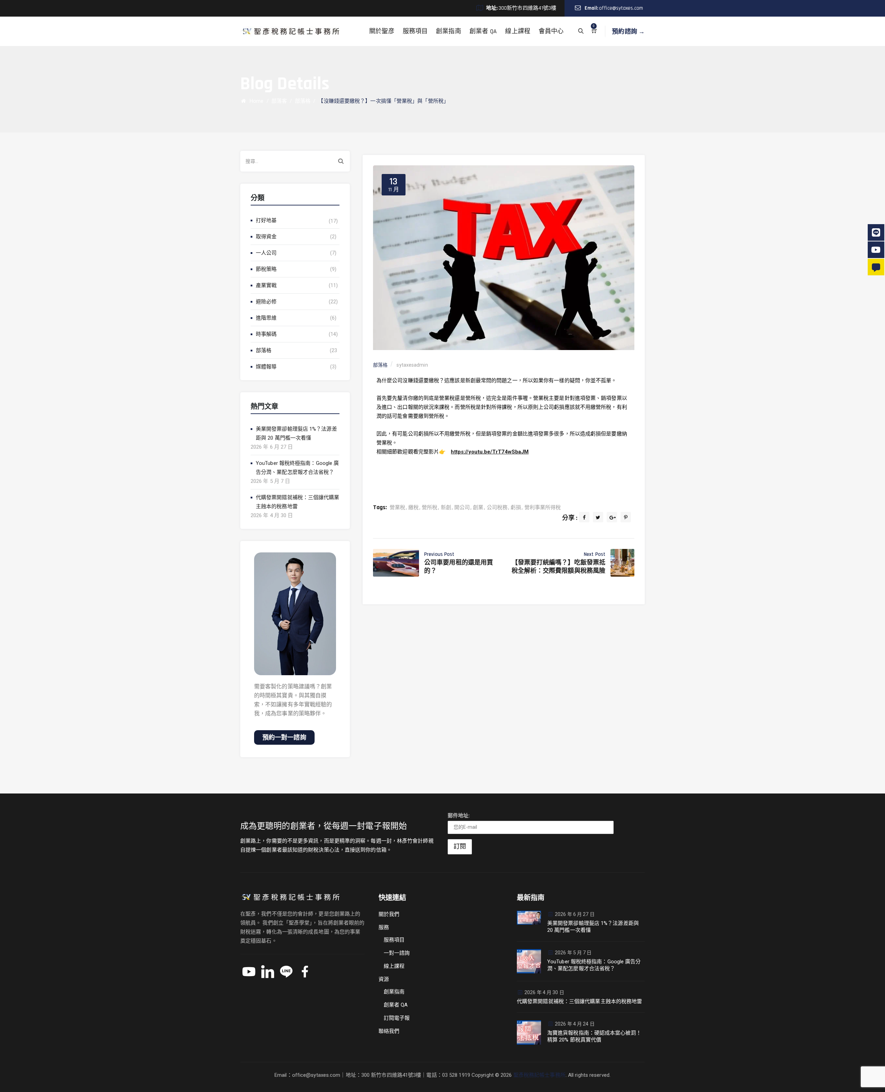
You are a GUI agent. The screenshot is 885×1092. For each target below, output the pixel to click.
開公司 (462, 507)
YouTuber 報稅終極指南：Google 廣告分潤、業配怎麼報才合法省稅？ (297, 467)
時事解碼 (266, 334)
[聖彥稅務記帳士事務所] (289, 31)
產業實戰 (266, 285)
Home (255, 101)
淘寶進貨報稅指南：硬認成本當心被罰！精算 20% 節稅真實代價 (594, 1036)
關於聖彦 (381, 31)
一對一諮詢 (397, 953)
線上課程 (517, 31)
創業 (478, 507)
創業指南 (448, 31)
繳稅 (413, 507)
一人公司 (266, 253)
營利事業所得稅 (542, 507)
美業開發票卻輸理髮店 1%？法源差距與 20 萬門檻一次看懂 (296, 433)
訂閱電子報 (397, 1018)
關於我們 (389, 914)
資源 (384, 979)
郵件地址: (459, 816)
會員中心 (551, 31)
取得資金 (266, 236)
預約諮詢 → (628, 31)
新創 (446, 507)
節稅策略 (266, 269)
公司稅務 (497, 507)
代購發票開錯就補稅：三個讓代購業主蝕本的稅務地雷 (297, 502)
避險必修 (266, 302)
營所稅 (429, 507)
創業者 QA (483, 31)
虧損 (516, 507)
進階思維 (266, 318)
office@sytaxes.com (621, 8)
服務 (384, 927)
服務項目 (415, 31)
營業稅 (397, 507)
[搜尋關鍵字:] (295, 161)
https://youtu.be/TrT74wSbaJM (490, 452)
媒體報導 (266, 367)
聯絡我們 (389, 1031)
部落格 (263, 350)
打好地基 (266, 220)
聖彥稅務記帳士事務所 (539, 1075)
